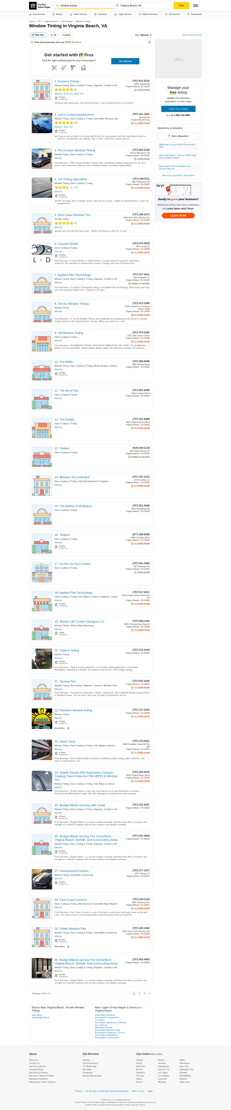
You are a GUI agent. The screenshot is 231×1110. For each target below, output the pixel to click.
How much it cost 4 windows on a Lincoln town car (175, 167)
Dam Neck (37, 1015)
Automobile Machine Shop (107, 1030)
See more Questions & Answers (178, 175)
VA (39, 21)
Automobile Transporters (107, 1017)
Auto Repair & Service (88, 597)
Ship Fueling (76, 685)
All (55, 35)
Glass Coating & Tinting (81, 85)
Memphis (162, 1082)
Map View (39, 35)
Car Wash (99, 1020)
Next (149, 993)
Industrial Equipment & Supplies (93, 481)
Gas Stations (101, 1025)
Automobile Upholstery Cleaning (110, 1022)
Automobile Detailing (105, 1015)
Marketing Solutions (38, 1079)
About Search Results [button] (192, 35)
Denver (139, 1082)
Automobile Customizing (81, 875)
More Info (78, 94)
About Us (33, 1060)
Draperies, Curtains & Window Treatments (113, 85)
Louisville (162, 1079)
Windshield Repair (103, 1027)
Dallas (139, 1079)
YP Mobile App (90, 1066)
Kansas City (163, 1069)
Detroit (161, 1060)
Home (32, 21)
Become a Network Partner (41, 1076)
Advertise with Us (37, 1066)
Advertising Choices (38, 1072)
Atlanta (139, 1060)
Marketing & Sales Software (42, 1082)
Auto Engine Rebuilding (106, 1035)
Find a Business (90, 1063)
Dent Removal (84, 904)
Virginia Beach (51, 21)
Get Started (125, 61)
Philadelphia (185, 1076)
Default (144, 35)
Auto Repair (66, 21)
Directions (68, 94)
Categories (88, 1072)
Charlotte (140, 1072)
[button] (195, 5)
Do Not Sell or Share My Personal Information (107, 1091)
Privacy (78, 1091)
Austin (139, 1063)
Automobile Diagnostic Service (110, 1032)
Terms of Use (138, 1091)
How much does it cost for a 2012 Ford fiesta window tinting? (177, 156)
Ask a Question (180, 136)
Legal (150, 1091)
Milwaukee (185, 1063)
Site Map (87, 1069)
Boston (139, 1069)
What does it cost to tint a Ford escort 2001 (177, 145)
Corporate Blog (36, 1069)
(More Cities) (156, 1054)
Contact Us (34, 1063)
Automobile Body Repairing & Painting (111, 904)
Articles (86, 1060)
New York (184, 1066)
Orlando (183, 1072)
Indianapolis (163, 1066)
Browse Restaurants (92, 1076)
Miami (182, 1060)
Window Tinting (62, 85)
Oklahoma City (187, 1069)
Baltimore (140, 1066)
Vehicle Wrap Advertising (82, 625)
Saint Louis (185, 1082)
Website (58, 94)
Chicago (140, 1076)
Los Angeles (163, 1076)
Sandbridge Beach (40, 1017)
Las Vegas (163, 1072)
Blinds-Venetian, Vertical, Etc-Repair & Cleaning (116, 366)
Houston (162, 1063)
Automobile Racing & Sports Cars (109, 118)
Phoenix (183, 1079)
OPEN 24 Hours (73, 42)
